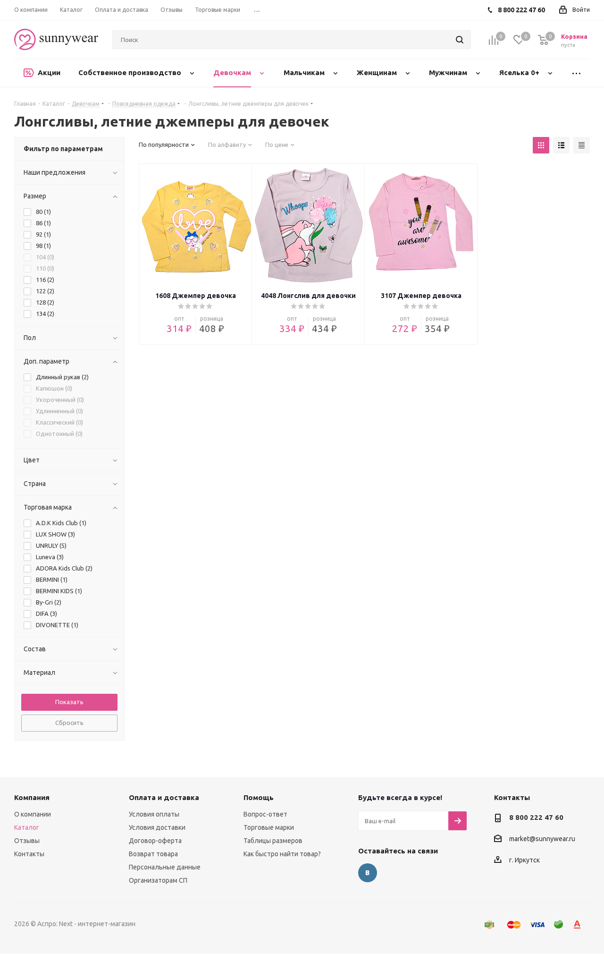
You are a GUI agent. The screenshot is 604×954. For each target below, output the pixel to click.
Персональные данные (165, 867)
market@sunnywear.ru (542, 839)
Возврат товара (153, 854)
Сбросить (69, 722)
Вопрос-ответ (265, 814)
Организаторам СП (158, 880)
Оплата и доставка (164, 797)
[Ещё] (576, 73)
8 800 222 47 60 (536, 817)
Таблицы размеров (272, 840)
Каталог (26, 827)
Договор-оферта (155, 840)
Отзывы (27, 840)
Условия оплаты (154, 814)
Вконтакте (367, 872)
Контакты (29, 854)
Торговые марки (268, 827)
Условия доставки (157, 827)
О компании (32, 814)
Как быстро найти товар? (282, 854)
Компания (32, 797)
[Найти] (459, 39)
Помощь (258, 797)
